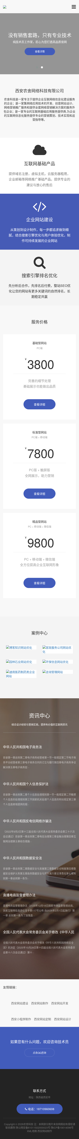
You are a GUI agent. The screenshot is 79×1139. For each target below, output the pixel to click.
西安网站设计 (62, 1019)
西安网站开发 (59, 1003)
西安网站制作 (39, 1003)
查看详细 (39, 404)
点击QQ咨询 (39, 1052)
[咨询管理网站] (58, 672)
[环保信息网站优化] (58, 662)
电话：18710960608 (40, 1109)
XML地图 (32, 1131)
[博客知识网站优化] (21, 647)
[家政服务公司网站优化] (58, 649)
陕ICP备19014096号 (62, 1127)
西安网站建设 (19, 1003)
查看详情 (39, 51)
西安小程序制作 (21, 1019)
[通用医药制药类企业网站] (21, 674)
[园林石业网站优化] (21, 662)
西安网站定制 (42, 1019)
